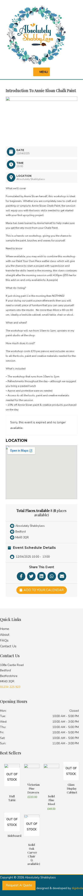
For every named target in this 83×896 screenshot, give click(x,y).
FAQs (4, 640)
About (4, 634)
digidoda (77, 888)
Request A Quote (19, 885)
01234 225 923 (10, 687)
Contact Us (8, 646)
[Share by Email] (62, 576)
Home (4, 629)
